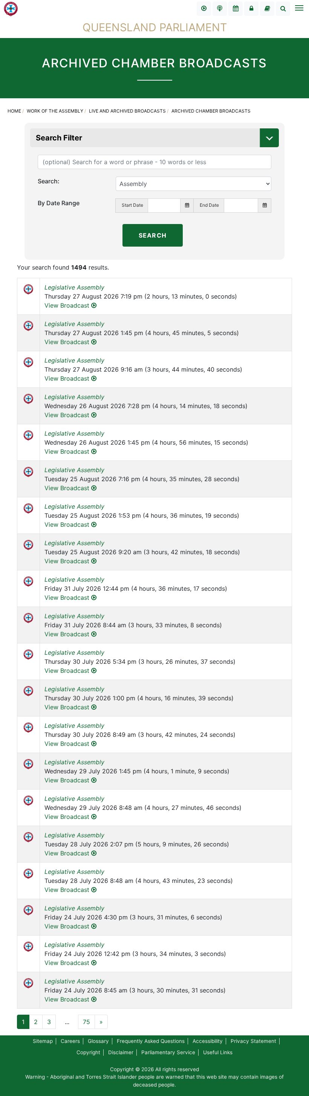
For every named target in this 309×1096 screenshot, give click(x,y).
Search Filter (59, 137)
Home (14, 111)
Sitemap (43, 1041)
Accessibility (208, 1041)
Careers (70, 1041)
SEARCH (153, 235)
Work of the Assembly (55, 111)
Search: (49, 181)
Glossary (98, 1041)
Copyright (88, 1052)
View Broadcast (67, 305)
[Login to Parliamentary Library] (267, 9)
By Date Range (59, 203)
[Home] (11, 8)
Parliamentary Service (168, 1052)
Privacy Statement (253, 1041)
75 (86, 1022)
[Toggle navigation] (299, 9)
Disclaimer (120, 1052)
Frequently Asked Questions (151, 1041)
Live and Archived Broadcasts (127, 111)
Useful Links (218, 1052)
